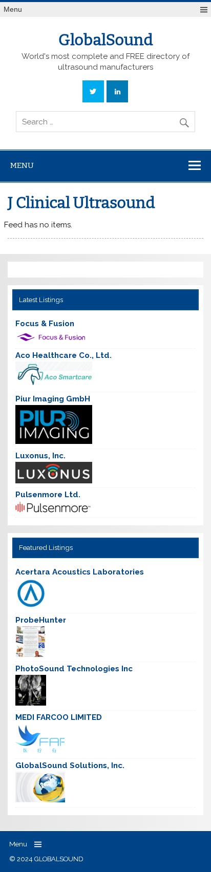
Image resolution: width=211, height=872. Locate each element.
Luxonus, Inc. (40, 455)
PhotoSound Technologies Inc (74, 668)
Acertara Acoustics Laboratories (79, 572)
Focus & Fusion (44, 323)
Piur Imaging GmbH (52, 398)
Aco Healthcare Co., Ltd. (63, 355)
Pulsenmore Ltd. (47, 494)
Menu (13, 9)
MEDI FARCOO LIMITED (58, 717)
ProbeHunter (40, 620)
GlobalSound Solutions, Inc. (69, 765)
